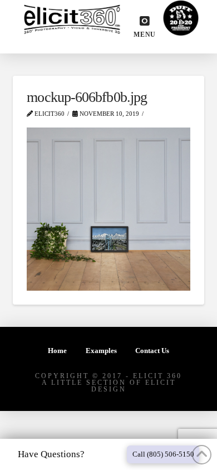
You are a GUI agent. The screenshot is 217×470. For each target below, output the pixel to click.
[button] (144, 26)
